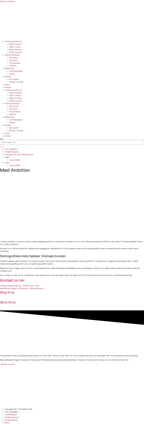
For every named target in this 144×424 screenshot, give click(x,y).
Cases (7, 84)
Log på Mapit (14, 160)
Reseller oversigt (16, 82)
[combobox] (72, 142)
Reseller (7, 76)
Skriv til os (8, 302)
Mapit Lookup (15, 47)
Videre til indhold (7, 1)
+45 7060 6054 (7, 297)
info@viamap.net (7, 307)
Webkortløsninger (12, 55)
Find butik (13, 60)
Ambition (77, 241)
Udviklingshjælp (16, 71)
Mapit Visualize (15, 44)
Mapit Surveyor (15, 49)
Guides (12, 74)
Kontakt (7, 87)
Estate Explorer (15, 52)
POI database (14, 63)
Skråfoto (12, 66)
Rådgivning (9, 68)
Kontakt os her (12, 280)
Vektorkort (13, 57)
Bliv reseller (14, 79)
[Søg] (2, 147)
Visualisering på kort (13, 41)
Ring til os (7, 292)
